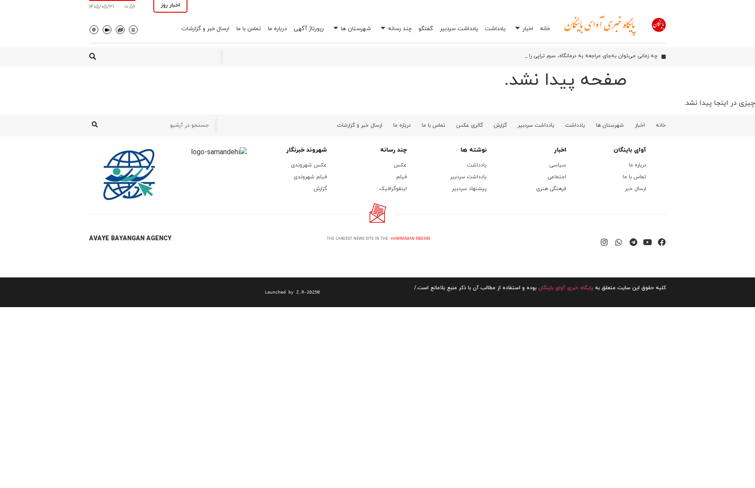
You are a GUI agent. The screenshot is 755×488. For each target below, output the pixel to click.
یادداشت (495, 29)
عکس (400, 165)
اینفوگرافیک (393, 188)
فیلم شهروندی (310, 176)
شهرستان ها (356, 29)
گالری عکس (469, 125)
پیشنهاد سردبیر (469, 188)
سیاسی (557, 165)
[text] (204, 292)
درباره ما (277, 29)
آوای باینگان (629, 150)
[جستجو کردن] (94, 125)
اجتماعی (556, 176)
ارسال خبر (635, 188)
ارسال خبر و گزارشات (205, 29)
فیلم (401, 176)
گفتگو (426, 29)
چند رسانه (400, 29)
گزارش (500, 125)
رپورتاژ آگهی (309, 29)
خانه (545, 29)
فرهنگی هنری (551, 188)
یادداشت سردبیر (459, 29)
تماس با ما (248, 29)
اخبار (528, 29)
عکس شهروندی (309, 165)
